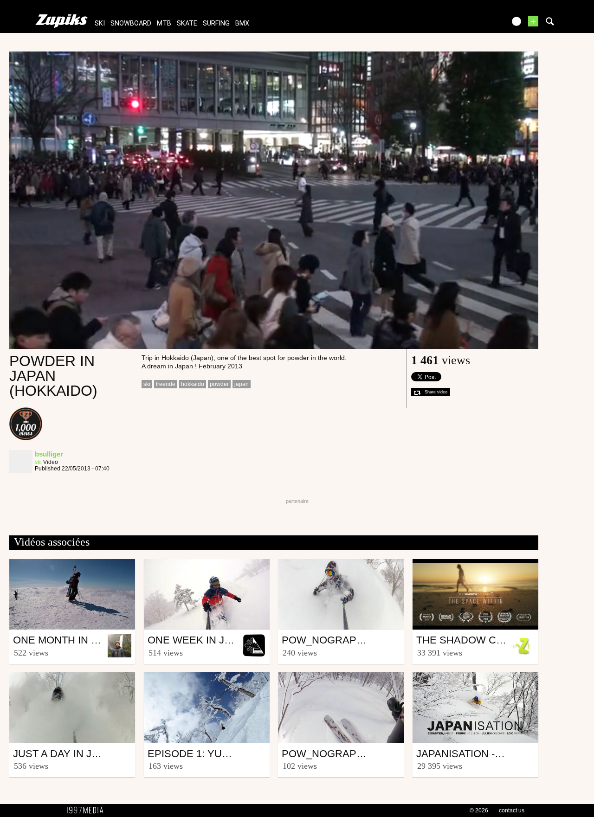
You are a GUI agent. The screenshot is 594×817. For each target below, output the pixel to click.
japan (241, 384)
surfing (216, 23)
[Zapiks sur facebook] (479, 24)
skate (187, 23)
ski (100, 23)
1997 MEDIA (87, 810)
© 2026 (479, 810)
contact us (511, 810)
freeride (165, 384)
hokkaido (192, 384)
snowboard (130, 23)
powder (219, 384)
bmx (242, 23)
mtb (164, 23)
